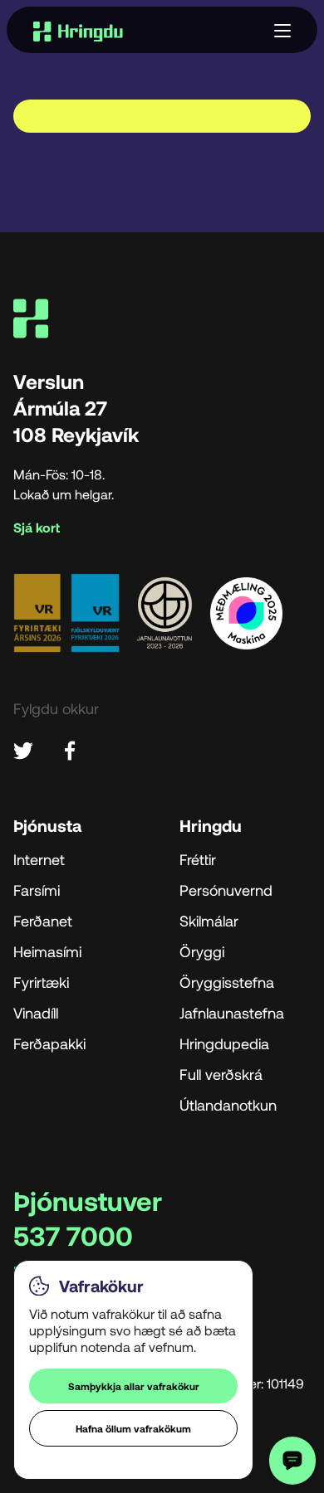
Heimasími (47, 951)
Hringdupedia (224, 1043)
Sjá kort (36, 528)
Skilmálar (208, 921)
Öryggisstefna (226, 982)
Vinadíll (35, 1013)
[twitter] (23, 748)
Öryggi (201, 951)
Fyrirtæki (41, 982)
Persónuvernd (225, 890)
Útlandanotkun (228, 1105)
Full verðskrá (221, 1074)
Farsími (36, 890)
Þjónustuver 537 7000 (87, 1217)
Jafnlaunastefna (231, 1013)
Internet (39, 859)
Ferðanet (42, 921)
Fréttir (197, 859)
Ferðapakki (49, 1043)
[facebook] (70, 748)
